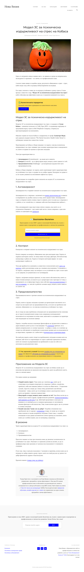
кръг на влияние (21, 284)
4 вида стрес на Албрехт (35, 460)
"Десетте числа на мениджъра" (30, 488)
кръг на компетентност (57, 282)
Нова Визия (12, 6)
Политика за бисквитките (12, 553)
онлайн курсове (32, 490)
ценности (35, 211)
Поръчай (24, 108)
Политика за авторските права (13, 550)
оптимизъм (40, 411)
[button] (77, 10)
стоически (50, 326)
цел (52, 382)
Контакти (7, 548)
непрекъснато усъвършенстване (54, 332)
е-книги (41, 490)
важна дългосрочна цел (53, 195)
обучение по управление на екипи (43, 354)
